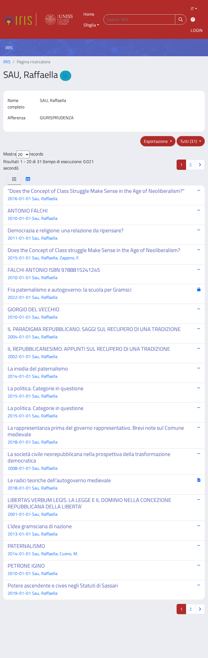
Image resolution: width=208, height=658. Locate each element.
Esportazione (156, 141)
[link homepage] (19, 19)
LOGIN (197, 30)
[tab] (14, 179)
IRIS (7, 61)
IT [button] (192, 8)
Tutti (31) (189, 141)
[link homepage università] (59, 19)
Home (88, 14)
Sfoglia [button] (89, 25)
